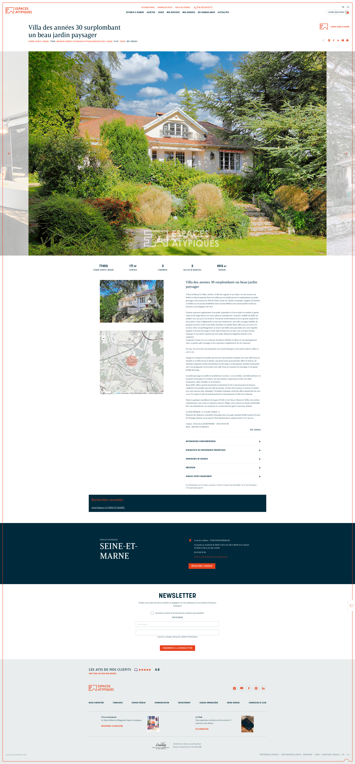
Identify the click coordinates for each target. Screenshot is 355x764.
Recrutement (184, 703)
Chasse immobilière (209, 703)
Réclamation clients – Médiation (296, 755)
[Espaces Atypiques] (19, 13)
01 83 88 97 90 (200, 552)
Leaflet (118, 393)
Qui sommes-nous (206, 13)
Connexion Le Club (257, 703)
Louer (161, 13)
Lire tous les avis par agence (102, 674)
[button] (131, 361)
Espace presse (138, 703)
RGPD (317, 755)
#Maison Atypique (83, 42)
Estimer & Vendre (135, 13)
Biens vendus (233, 703)
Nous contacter (96, 703)
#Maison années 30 (66, 42)
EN (348, 7)
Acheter (151, 13)
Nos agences (188, 13)
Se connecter (202, 729)
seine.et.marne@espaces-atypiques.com (210, 557)
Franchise (118, 703)
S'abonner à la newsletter (177, 648)
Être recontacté (204, 8)
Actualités (223, 13)
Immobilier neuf (165, 8)
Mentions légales (330, 755)
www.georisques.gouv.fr (194, 488)
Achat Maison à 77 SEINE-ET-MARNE (108, 507)
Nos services (173, 13)
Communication (162, 703)
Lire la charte (177, 617)
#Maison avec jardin (102, 42)
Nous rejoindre (182, 8)
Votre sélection (338, 12)
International (148, 8)
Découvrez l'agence (202, 566)
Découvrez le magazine (112, 726)
